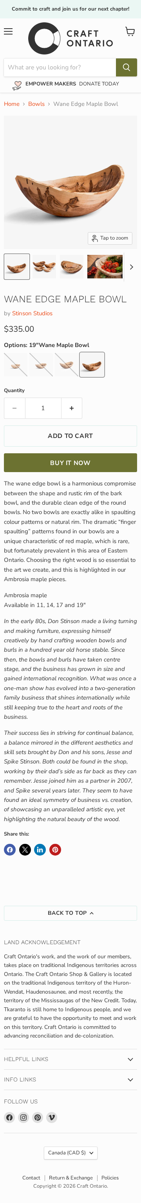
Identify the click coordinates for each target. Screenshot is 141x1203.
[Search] (126, 67)
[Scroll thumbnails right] (130, 267)
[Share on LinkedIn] (40, 850)
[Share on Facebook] (10, 850)
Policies (110, 1177)
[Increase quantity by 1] (72, 408)
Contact (31, 1177)
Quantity (14, 391)
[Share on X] (25, 850)
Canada (67, 1152)
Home (12, 104)
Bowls (36, 104)
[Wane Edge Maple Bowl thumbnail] (16, 266)
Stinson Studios (32, 313)
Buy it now (70, 463)
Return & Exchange (71, 1177)
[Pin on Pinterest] (55, 850)
